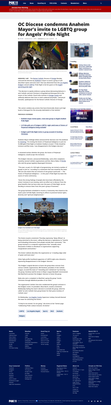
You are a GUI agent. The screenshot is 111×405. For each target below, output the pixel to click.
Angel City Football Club (62, 351)
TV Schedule (76, 371)
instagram (95, 401)
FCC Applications (77, 380)
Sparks (58, 355)
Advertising (75, 377)
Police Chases (12, 337)
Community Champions (78, 345)
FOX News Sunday (13, 348)
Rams (58, 333)
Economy (43, 368)
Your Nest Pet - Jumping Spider (76, 156)
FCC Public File (76, 379)
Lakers (58, 337)
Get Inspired (76, 352)
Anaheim (38, 80)
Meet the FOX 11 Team (78, 370)
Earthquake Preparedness (31, 342)
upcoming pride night (25, 87)
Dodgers (59, 340)
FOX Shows (75, 373)
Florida (63, 161)
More (85, 3)
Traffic (26, 335)
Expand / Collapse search (101, 3)
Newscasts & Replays (93, 336)
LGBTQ (35, 38)
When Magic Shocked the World (79, 348)
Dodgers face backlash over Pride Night (29, 227)
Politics (10, 346)
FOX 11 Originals (77, 333)
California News (13, 335)
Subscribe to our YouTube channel (80, 109)
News (11, 331)
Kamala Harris (28, 377)
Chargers (59, 335)
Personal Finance (45, 371)
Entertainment (12, 340)
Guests (42, 333)
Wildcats (59, 344)
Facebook (11, 368)
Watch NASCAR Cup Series (94, 375)
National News (12, 339)
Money (43, 366)
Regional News (62, 366)
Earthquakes (28, 340)
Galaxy (58, 353)
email (101, 401)
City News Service (28, 38)
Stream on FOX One (95, 366)
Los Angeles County (35, 297)
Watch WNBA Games (93, 384)
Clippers (59, 339)
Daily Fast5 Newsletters (15, 384)
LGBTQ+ (32, 85)
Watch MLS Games (93, 386)
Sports (45, 311)
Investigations (76, 356)
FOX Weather (28, 348)
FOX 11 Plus (76, 387)
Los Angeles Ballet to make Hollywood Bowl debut (76, 163)
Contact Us (75, 389)
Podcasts (11, 382)
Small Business (44, 370)
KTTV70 (74, 361)
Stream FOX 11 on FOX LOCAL (94, 334)
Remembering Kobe (77, 359)
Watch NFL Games (93, 368)
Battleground (28, 379)
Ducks (58, 348)
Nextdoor (11, 375)
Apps (89, 338)
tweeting (23, 142)
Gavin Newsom (28, 375)
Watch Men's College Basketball (93, 379)
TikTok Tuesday (45, 344)
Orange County (54, 95)
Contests (75, 368)
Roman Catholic (38, 78)
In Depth (75, 337)
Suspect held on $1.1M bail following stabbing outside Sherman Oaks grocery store (77, 131)
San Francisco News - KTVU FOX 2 (62, 368)
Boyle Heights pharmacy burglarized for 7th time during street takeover (76, 144)
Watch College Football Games (94, 370)
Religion (22, 316)
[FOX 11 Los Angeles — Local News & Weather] (14, 3)
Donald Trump (28, 371)
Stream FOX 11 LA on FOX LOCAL (80, 44)
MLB (52, 311)
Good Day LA (45, 331)
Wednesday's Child (77, 339)
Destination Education (78, 350)
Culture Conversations (78, 358)
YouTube (11, 373)
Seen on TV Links (45, 340)
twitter (92, 401)
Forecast (27, 333)
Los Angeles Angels (33, 311)
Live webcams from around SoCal (95, 341)
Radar (26, 337)
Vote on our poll (45, 342)
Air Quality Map (28, 339)
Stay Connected (14, 366)
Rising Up (75, 354)
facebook (89, 401)
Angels (60, 85)
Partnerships (76, 391)
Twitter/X (11, 377)
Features (76, 331)
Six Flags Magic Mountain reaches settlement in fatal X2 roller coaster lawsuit (76, 138)
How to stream (12, 379)
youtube (98, 401)
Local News (74, 127)
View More (89, 127)
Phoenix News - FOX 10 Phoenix (62, 371)
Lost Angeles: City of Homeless (78, 343)
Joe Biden (27, 373)
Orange (53, 78)
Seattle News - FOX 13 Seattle (62, 375)
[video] (89, 157)
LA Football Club (61, 349)
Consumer (11, 342)
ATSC (74, 385)
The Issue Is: (76, 335)
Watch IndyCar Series (93, 376)
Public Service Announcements (77, 383)
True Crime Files (77, 340)
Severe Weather (29, 344)
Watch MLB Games (93, 373)
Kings (58, 346)
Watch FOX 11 (93, 331)
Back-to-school (44, 339)
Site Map (75, 393)
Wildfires (27, 346)
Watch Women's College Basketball (94, 382)
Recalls (10, 344)
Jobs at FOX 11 (76, 375)
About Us (76, 366)
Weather (28, 331)
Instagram (11, 370)
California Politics (29, 368)
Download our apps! (14, 380)
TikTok (10, 371)
